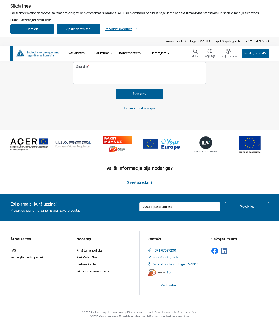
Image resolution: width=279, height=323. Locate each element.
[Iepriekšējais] (20, 144)
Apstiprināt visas (78, 29)
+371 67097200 (257, 41)
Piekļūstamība (87, 257)
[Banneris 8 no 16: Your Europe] (161, 144)
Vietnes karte (86, 264)
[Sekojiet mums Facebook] (214, 251)
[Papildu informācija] (168, 272)
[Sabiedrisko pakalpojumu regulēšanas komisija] (38, 53)
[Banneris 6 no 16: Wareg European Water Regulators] (73, 144)
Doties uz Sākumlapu (139, 108)
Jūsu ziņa (82, 66)
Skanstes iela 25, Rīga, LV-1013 (187, 41)
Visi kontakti (169, 285)
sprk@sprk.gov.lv (227, 41)
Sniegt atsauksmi (139, 182)
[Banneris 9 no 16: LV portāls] (205, 144)
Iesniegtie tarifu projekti (27, 257)
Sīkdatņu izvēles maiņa (93, 271)
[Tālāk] (258, 144)
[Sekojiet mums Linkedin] (224, 251)
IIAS (13, 250)
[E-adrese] (156, 272)
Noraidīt (32, 29)
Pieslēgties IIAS (255, 53)
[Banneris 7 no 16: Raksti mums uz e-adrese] (117, 144)
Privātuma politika (90, 250)
